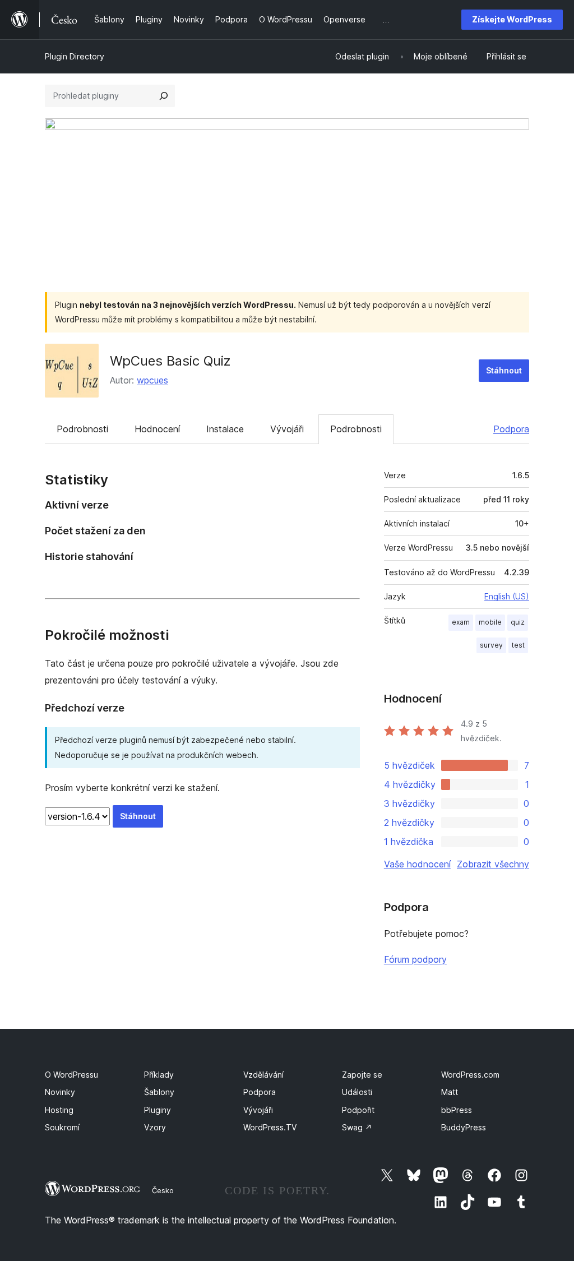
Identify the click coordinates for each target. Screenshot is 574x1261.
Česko (163, 1190)
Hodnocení (157, 429)
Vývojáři (287, 429)
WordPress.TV (270, 1127)
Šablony (159, 1092)
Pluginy (157, 1110)
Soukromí (62, 1127)
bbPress (456, 1110)
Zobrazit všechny (493, 864)
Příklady (159, 1074)
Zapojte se (362, 1074)
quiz (518, 622)
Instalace (225, 429)
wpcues (152, 380)
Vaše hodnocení (417, 864)
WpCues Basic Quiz (170, 361)
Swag (357, 1127)
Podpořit (358, 1110)
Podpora (511, 429)
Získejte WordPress (512, 19)
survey (491, 645)
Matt (449, 1092)
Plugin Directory (74, 56)
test (518, 645)
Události (357, 1092)
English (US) (506, 596)
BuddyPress (463, 1127)
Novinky (60, 1092)
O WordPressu (71, 1074)
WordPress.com (470, 1074)
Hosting (59, 1110)
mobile (490, 622)
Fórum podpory (415, 959)
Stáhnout (504, 370)
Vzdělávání (263, 1074)
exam (461, 622)
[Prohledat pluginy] (163, 96)
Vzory (155, 1127)
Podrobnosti (82, 429)
